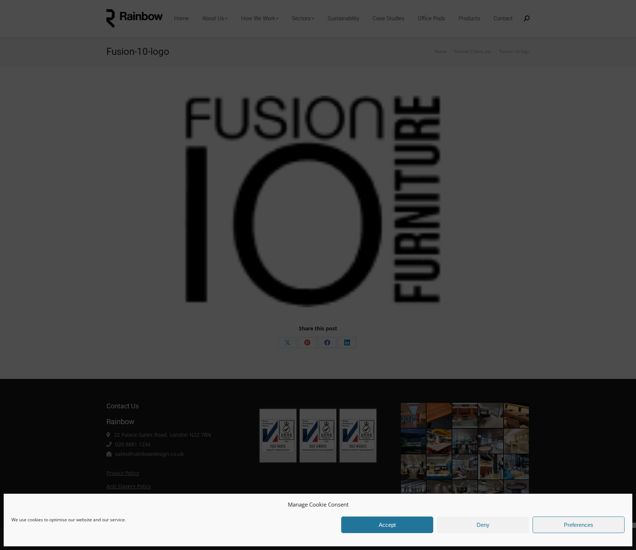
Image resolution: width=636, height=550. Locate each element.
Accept (387, 525)
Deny (483, 525)
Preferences (578, 525)
